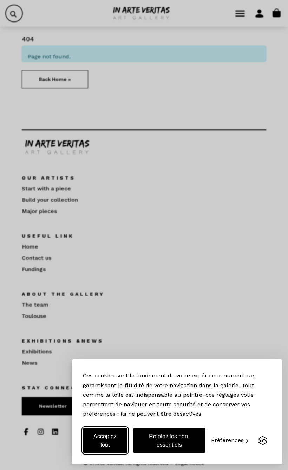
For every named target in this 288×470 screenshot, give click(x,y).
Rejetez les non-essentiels (169, 440)
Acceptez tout (105, 440)
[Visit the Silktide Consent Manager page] (262, 440)
